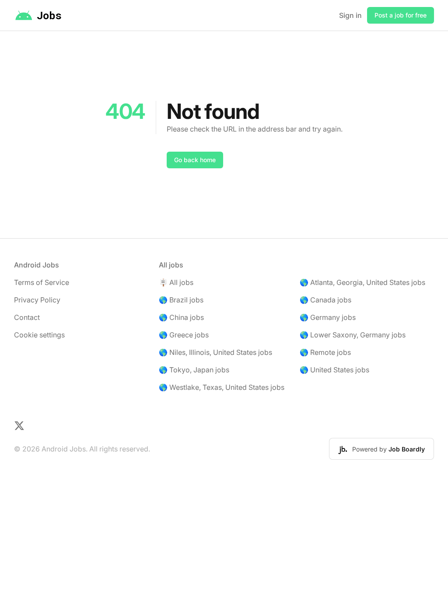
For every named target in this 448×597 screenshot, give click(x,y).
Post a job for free (400, 15)
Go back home (195, 159)
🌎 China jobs (181, 317)
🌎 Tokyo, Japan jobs (194, 369)
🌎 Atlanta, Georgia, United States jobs (362, 282)
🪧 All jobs (176, 282)
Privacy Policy (37, 299)
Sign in (350, 15)
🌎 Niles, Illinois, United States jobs (215, 352)
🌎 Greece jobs (184, 334)
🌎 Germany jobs (328, 317)
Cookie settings (39, 334)
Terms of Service (41, 282)
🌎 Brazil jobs (181, 299)
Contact (27, 317)
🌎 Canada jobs (325, 299)
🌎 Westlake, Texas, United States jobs (221, 387)
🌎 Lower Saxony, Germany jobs (353, 334)
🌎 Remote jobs (325, 352)
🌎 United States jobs (334, 369)
